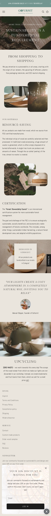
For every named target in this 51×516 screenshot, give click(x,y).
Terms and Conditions (10, 400)
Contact (5, 430)
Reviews (5, 448)
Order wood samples (10, 439)
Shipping (5, 413)
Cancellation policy (9, 409)
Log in (25, 506)
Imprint (5, 396)
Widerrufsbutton (8, 418)
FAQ (3, 443)
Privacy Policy (7, 404)
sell (27, 380)
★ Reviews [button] (49, 260)
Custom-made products (11, 435)
